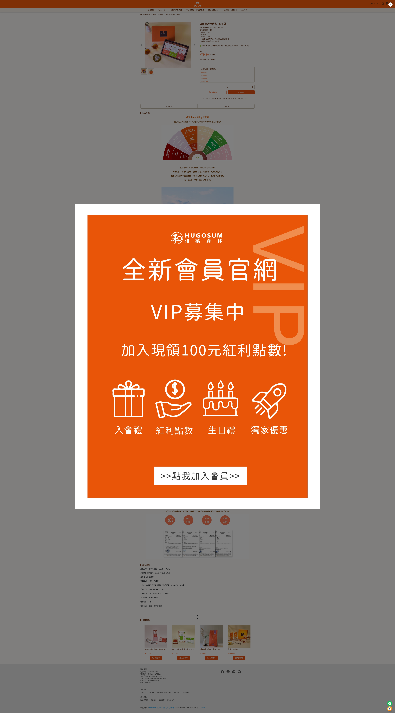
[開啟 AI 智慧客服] (389, 708)
